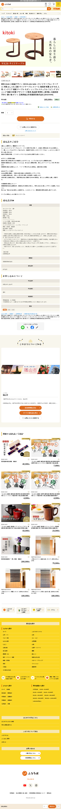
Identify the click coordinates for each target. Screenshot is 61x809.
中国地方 (11, 313)
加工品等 (5, 650)
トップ (3, 13)
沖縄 (9, 703)
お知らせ (4, 742)
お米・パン (5, 634)
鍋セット (34, 654)
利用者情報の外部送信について (37, 793)
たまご (4, 644)
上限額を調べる (56, 107)
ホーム (2, 16)
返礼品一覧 (15, 13)
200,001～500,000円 (38, 698)
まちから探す (4, 313)
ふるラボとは (5, 735)
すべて (4, 631)
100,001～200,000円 (49, 695)
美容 (4, 663)
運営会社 (49, 793)
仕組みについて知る (44, 107)
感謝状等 (34, 666)
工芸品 (15, 16)
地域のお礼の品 (36, 657)
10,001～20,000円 (44, 689)
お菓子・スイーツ (36, 647)
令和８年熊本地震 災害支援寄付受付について (30, 0)
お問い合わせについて (30, 130)
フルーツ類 (5, 638)
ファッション (35, 663)
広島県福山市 (19, 313)
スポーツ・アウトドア (37, 660)
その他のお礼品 (7, 670)
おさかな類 (5, 641)
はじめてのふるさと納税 (8, 721)
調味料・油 (5, 654)
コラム (45, 13)
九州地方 (4, 703)
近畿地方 (10, 696)
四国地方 (10, 700)
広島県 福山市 (5, 80)
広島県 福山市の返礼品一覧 (30, 313)
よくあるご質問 (5, 738)
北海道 (8, 689)
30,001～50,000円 (48, 692)
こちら (23, 104)
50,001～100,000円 (38, 695)
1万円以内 (35, 689)
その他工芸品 (22, 16)
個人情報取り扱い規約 (21, 793)
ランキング (8, 13)
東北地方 (4, 693)
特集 (26, 13)
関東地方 (10, 693)
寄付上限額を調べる (7, 725)
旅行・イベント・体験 (8, 657)
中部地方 (4, 696)
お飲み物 (5, 647)
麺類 (33, 650)
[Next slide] (59, 13)
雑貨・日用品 (6, 660)
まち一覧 (22, 13)
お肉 (33, 634)
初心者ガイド (32, 13)
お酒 (33, 644)
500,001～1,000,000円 (50, 698)
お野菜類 (34, 641)
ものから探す (9, 16)
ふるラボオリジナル (37, 631)
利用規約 (12, 793)
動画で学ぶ (39, 13)
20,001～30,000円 (37, 692)
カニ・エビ (34, 638)
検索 (49, 8)
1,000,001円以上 (37, 701)
